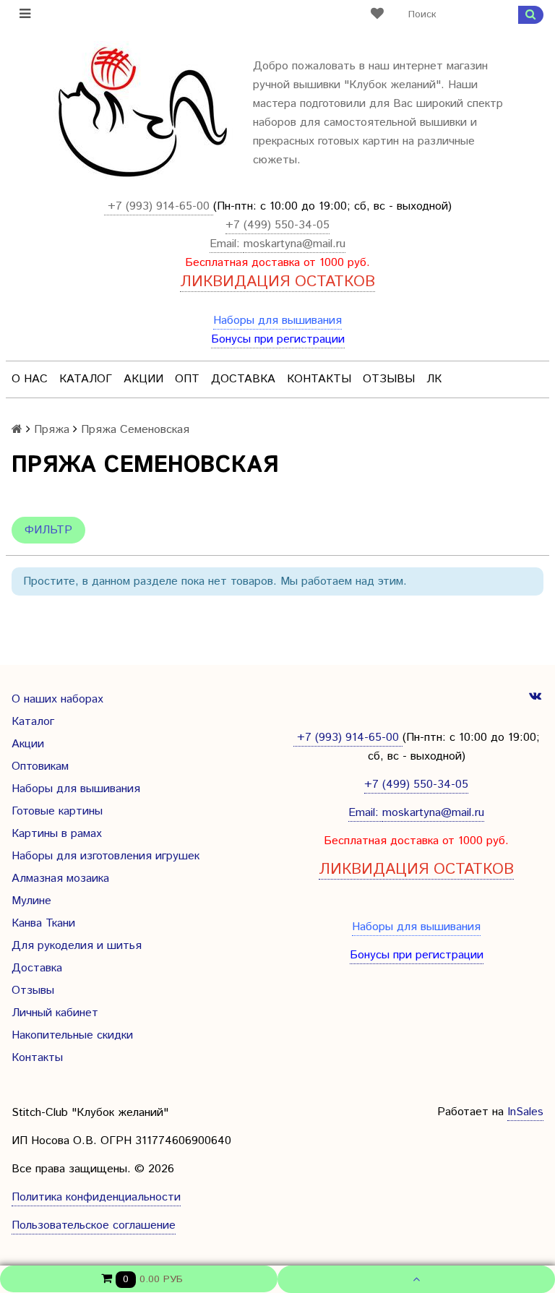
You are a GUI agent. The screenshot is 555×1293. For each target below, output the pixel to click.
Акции (143, 379)
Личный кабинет (55, 1013)
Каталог (85, 379)
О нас (30, 379)
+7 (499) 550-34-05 (277, 225)
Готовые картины (57, 811)
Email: (227, 244)
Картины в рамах (57, 833)
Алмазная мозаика (60, 878)
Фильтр (48, 530)
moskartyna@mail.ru (294, 244)
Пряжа (51, 429)
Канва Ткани (43, 923)
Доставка (243, 379)
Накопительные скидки (72, 1035)
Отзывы (389, 379)
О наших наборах (57, 699)
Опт (187, 379)
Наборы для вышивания (277, 320)
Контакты (319, 379)
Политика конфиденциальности (96, 1197)
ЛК (434, 379)
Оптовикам (40, 766)
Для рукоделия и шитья (77, 945)
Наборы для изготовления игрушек (105, 856)
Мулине (31, 901)
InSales (525, 1112)
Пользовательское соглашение (94, 1225)
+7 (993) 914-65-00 (158, 206)
